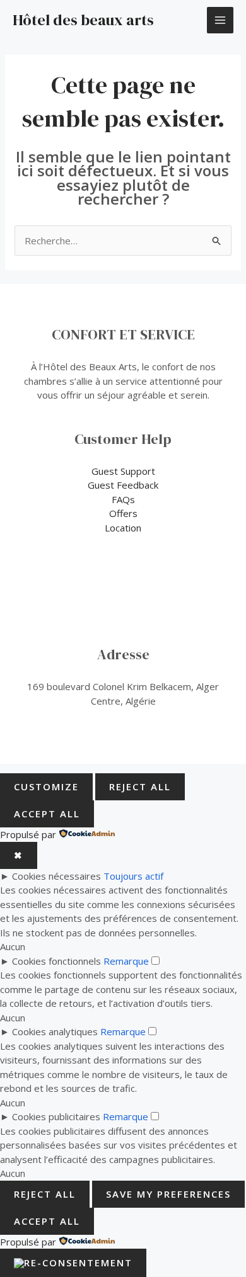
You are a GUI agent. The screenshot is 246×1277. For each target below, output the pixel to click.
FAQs (123, 499)
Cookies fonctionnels (56, 961)
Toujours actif (133, 876)
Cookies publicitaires (56, 1116)
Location (123, 527)
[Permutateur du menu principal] (220, 20)
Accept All (47, 813)
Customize (46, 786)
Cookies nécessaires (56, 876)
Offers (123, 513)
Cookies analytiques (55, 1031)
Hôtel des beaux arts (83, 19)
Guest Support (123, 471)
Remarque (126, 961)
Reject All (140, 786)
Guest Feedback (123, 485)
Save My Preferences (168, 1194)
